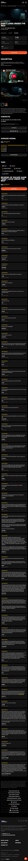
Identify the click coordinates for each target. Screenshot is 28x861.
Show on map (4, 840)
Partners (18, 842)
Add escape (4, 842)
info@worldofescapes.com (8, 835)
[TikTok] (24, 821)
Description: (4, 33)
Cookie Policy (9, 854)
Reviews (16, 33)
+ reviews (6, 142)
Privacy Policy (3, 854)
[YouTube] (26, 821)
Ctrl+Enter (17, 124)
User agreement (15, 856)
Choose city (4, 845)
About (17, 840)
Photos (10, 33)
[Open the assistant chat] (25, 858)
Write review (14, 188)
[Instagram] (21, 821)
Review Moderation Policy (6, 856)
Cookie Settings (16, 854)
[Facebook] (19, 821)
